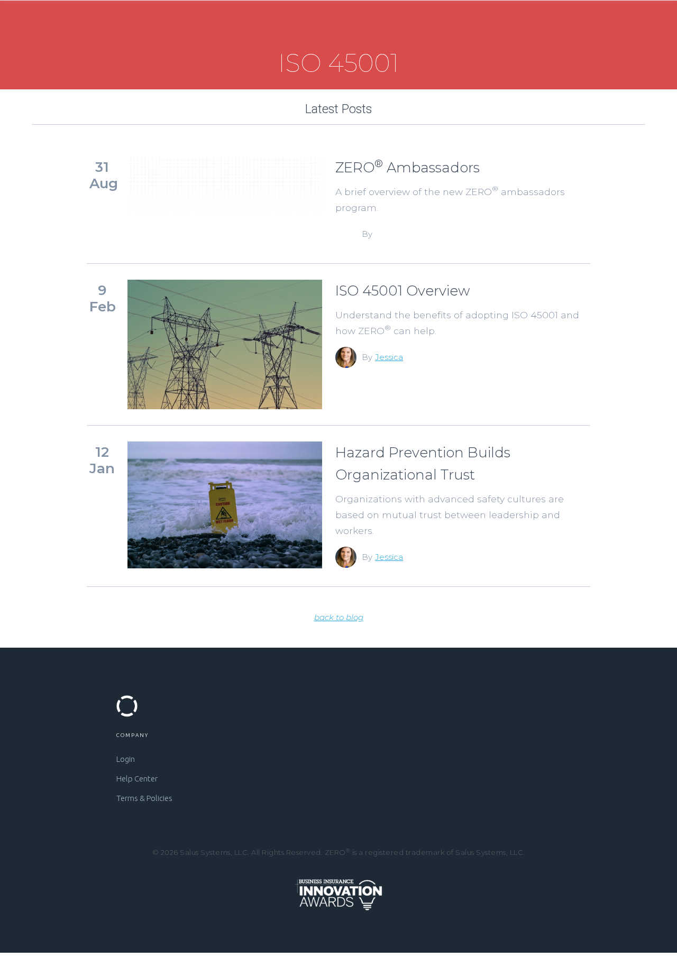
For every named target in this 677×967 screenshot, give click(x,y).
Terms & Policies (144, 798)
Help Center (137, 778)
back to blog (338, 617)
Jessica (389, 357)
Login (125, 758)
